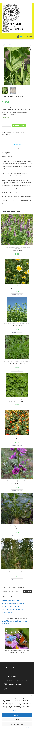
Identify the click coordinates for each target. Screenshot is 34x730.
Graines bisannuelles (11, 480)
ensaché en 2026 (8, 247)
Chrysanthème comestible (17, 288)
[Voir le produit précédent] (3, 45)
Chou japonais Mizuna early (17, 363)
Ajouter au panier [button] (17, 257)
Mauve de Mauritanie (17, 484)
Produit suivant (26, 44)
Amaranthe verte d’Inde (17, 573)
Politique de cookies (9, 728)
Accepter (17, 715)
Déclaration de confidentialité (22, 728)
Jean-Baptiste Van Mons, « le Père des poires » (13, 603)
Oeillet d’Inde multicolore (17, 439)
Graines (9, 134)
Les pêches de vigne (7, 612)
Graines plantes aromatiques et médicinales (22, 247)
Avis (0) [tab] (17, 148)
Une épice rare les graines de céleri (10, 600)
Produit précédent (8, 44)
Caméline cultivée (17, 325)
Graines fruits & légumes (19, 132)
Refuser (17, 719)
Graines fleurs (19, 436)
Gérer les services (16, 710)
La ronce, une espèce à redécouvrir (10, 606)
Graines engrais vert (25, 323)
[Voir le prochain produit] (31, 45)
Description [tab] (17, 144)
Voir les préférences (17, 724)
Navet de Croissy (17, 529)
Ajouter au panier (18, 125)
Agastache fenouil (17, 250)
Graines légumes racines (17, 527)
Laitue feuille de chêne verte (17, 401)
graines (10, 132)
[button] (31, 696)
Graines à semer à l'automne (14, 323)
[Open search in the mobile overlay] (17, 591)
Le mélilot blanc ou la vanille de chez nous (12, 609)
